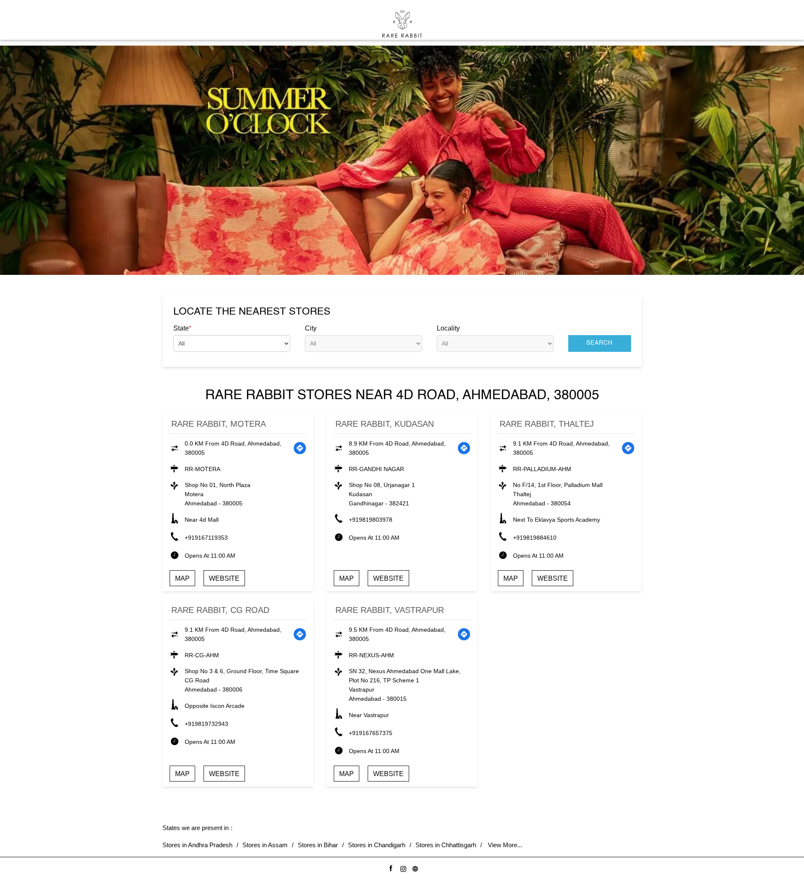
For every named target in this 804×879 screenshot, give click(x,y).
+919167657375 (370, 733)
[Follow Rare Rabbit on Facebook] (389, 867)
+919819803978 (370, 519)
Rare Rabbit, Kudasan (384, 423)
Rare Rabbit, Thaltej (547, 423)
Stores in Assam (265, 844)
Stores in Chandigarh (376, 844)
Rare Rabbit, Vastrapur (389, 610)
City (311, 328)
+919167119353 (206, 537)
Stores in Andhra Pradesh (197, 844)
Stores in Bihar (318, 844)
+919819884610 (535, 537)
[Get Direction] (300, 448)
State (182, 328)
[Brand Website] (414, 867)
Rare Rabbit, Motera (218, 423)
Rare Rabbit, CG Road (220, 610)
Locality (448, 328)
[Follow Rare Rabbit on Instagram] (402, 867)
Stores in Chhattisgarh (445, 844)
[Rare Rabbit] (402, 24)
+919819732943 (206, 723)
